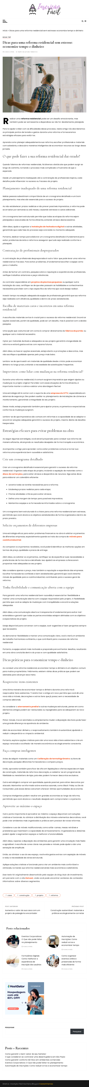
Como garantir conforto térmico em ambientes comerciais (32, 1060)
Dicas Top (7, 37)
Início (5, 30)
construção (24, 895)
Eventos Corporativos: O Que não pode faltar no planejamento (32, 939)
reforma (54, 895)
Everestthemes (46, 1084)
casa (10, 895)
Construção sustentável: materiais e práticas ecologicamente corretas (67, 912)
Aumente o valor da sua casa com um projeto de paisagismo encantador (22, 912)
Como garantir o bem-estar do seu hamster (25, 1054)
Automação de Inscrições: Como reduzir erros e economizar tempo (36, 1065)
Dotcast (29, 878)
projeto (40, 895)
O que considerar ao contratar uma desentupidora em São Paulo (35, 1057)
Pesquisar (9, 1027)
